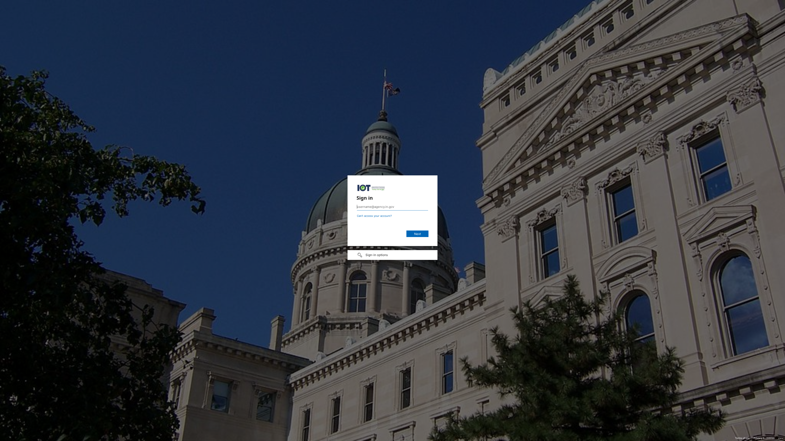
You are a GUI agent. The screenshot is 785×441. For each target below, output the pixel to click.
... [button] (780, 437)
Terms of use (742, 438)
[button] (392, 255)
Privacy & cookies (764, 438)
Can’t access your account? (374, 215)
